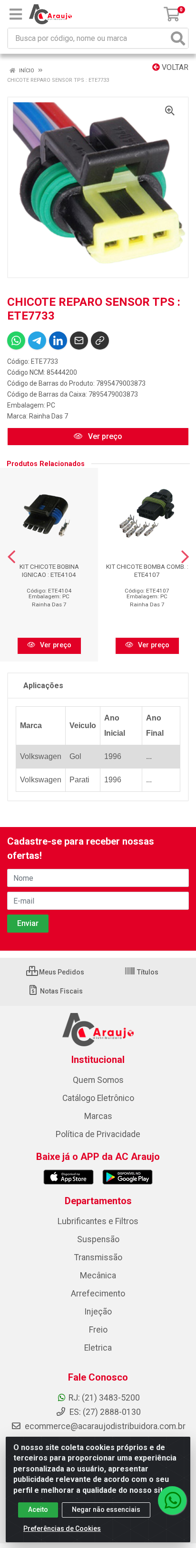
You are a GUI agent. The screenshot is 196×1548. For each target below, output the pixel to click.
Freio (98, 1329)
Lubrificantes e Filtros (98, 1221)
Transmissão (98, 1257)
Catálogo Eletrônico (98, 1098)
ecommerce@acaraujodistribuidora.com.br (105, 1426)
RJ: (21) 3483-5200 (104, 1397)
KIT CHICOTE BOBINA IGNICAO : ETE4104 (49, 570)
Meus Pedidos (61, 972)
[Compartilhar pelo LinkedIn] (58, 340)
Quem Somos (98, 1080)
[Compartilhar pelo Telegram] (37, 340)
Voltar (174, 67)
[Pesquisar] (178, 38)
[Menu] (15, 14)
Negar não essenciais (106, 1509)
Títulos (147, 972)
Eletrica (98, 1348)
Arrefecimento (98, 1293)
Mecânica (98, 1275)
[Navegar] (11, 557)
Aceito (38, 1509)
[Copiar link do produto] (100, 340)
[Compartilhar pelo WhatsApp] (16, 340)
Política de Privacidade (98, 1134)
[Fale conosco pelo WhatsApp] (172, 1500)
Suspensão (98, 1239)
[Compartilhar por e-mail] (79, 340)
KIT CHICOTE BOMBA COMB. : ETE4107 (147, 570)
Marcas (98, 1116)
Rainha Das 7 (48, 416)
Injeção (98, 1311)
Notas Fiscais (61, 991)
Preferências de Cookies (62, 1528)
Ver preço (104, 436)
